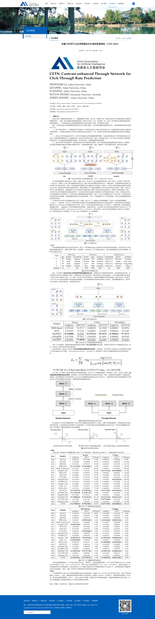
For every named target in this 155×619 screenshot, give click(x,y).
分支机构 (95, 3)
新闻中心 (62, 3)
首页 (46, 3)
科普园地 (121, 3)
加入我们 (104, 3)
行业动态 (87, 3)
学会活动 (79, 3)
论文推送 (112, 3)
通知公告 (70, 3)
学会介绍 (53, 3)
